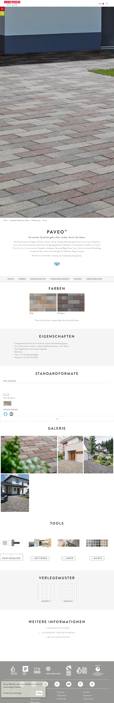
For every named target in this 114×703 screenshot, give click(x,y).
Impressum (87, 695)
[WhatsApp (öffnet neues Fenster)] (57, 684)
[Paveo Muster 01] (46, 591)
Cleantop (60, 692)
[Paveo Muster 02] (68, 591)
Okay (39, 692)
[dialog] (23, 689)
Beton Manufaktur (58, 637)
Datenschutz (88, 699)
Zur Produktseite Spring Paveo (70, 255)
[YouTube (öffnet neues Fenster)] (69, 684)
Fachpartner (61, 695)
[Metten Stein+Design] (12, 3)
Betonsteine (35, 699)
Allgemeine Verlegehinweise (58, 632)
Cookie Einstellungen (12, 693)
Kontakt (86, 692)
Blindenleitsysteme (58, 628)
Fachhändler (61, 699)
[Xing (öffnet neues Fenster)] (92, 684)
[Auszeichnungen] (57, 670)
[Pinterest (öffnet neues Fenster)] (80, 684)
